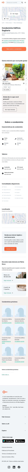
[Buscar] (22, 2)
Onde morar (9, 22)
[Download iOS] (20, 441)
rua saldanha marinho (6, 322)
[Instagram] (9, 467)
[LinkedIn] (14, 467)
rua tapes (4, 361)
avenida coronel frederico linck (11, 40)
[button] (14, 218)
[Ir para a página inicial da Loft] (4, 2)
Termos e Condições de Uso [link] (9, 453)
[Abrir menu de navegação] (25, 2)
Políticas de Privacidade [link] (8, 450)
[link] (10, 109)
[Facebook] (19, 467)
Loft (3, 22)
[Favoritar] (23, 83)
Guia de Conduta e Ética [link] (8, 457)
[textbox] (15, 2)
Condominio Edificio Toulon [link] (8, 372)
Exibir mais (4, 374)
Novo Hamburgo (18, 22)
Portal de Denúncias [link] (7, 447)
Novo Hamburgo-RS (19, 42)
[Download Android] (8, 441)
